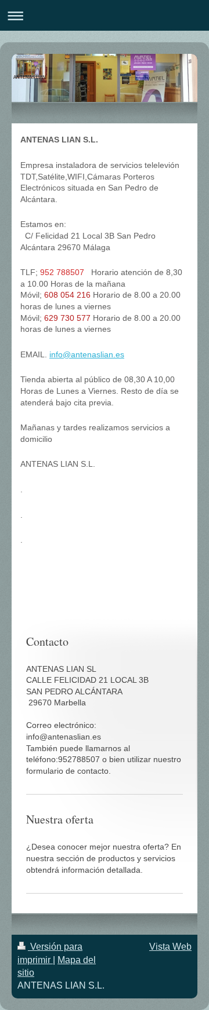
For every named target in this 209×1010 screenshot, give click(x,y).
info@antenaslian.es (86, 354)
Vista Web (170, 947)
